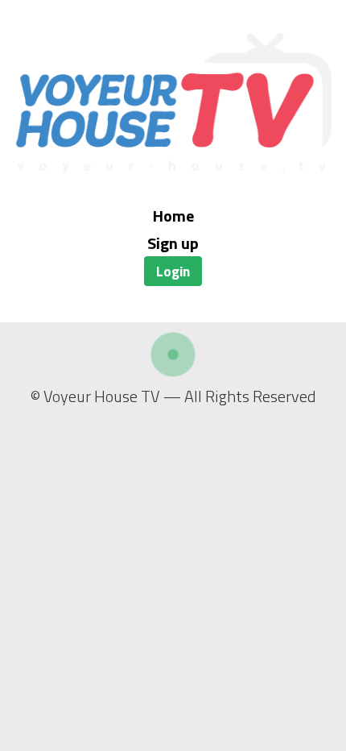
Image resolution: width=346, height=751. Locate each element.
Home (173, 215)
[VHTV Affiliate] (172, 168)
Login (173, 271)
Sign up (173, 242)
